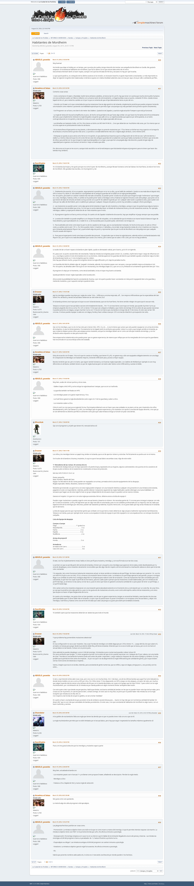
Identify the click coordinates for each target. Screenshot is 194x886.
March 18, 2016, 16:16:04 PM (61, 609)
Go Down (35, 53)
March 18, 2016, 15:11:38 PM (61, 557)
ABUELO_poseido (42, 59)
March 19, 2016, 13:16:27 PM (61, 822)
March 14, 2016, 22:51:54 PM (61, 88)
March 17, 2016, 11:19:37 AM (61, 292)
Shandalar (39, 712)
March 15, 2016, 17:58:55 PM (61, 188)
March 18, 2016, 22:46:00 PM (61, 767)
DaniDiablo (40, 163)
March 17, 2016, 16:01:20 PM (61, 323)
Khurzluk (39, 422)
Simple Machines (44, 883)
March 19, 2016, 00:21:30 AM (61, 795)
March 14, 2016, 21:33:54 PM (61, 59)
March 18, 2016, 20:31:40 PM (61, 713)
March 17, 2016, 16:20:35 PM (61, 352)
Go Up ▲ (161, 884)
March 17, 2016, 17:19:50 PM (61, 378)
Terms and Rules (153, 884)
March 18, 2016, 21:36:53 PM (61, 742)
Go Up (34, 862)
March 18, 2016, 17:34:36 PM (61, 634)
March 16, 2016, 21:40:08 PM (61, 246)
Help (145, 884)
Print (160, 53)
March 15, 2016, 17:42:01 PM (61, 163)
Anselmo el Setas (42, 88)
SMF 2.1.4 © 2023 (35, 883)
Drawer (38, 292)
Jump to (132, 871)
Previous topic (147, 48)
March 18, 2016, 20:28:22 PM (61, 675)
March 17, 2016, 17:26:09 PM (61, 422)
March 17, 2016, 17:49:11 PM (61, 450)
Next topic (158, 48)
